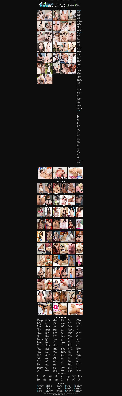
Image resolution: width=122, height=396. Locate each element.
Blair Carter (39, 369)
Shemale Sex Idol (59, 386)
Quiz (69, 363)
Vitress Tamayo (79, 104)
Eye (45, 371)
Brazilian (44, 378)
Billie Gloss (39, 368)
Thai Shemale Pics (59, 385)
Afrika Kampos (39, 322)
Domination (78, 125)
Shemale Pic (77, 387)
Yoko (77, 365)
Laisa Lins (62, 328)
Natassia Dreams (79, 89)
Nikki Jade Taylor (70, 331)
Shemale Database (41, 387)
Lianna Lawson (79, 76)
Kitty (61, 324)
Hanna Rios (54, 328)
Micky (61, 361)
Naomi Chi (69, 322)
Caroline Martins (47, 330)
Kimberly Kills (63, 323)
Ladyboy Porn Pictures (69, 390)
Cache (46, 323)
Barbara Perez (39, 360)
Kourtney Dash (63, 325)
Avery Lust (38, 355)
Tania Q (77, 335)
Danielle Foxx (79, 55)
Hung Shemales (79, 30)
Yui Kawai (77, 366)
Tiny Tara (77, 343)
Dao (45, 350)
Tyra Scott (77, 345)
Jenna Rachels (79, 68)
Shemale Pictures (40, 0)
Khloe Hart (62, 319)
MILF (61, 378)
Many (77, 78)
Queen (69, 362)
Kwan (61, 327)
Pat (68, 348)
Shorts (73, 376)
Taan (76, 333)
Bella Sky (38, 364)
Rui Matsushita (70, 366)
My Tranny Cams (79, 161)
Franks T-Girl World (79, 28)
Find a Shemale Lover (80, 165)
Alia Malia (38, 327)
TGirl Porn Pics (49, 386)
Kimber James (79, 73)
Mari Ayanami (79, 79)
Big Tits (44, 375)
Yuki (76, 367)
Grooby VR (78, 23)
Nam (61, 371)
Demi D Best (47, 352)
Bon (37, 371)
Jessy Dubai (54, 355)
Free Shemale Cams (69, 0)
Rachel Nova (70, 365)
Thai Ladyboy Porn (68, 385)
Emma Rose (47, 362)
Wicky (77, 360)
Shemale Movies (46, 0)
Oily (69, 342)
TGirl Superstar (78, 6)
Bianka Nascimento (79, 47)
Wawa (77, 358)
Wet (77, 158)
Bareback (78, 114)
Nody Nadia (78, 93)
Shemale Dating (75, 0)
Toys (79, 377)
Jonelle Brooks (79, 70)
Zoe (77, 107)
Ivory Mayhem (79, 64)
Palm (69, 344)
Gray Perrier (54, 327)
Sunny (77, 330)
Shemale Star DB (68, 387)
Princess (69, 361)
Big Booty (78, 116)
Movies (66, 9)
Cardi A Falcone (47, 326)
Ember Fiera (47, 360)
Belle (38, 365)
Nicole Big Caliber (71, 330)
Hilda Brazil (78, 61)
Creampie (78, 122)
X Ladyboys (77, 5)
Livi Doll (62, 343)
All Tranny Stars (61, 394)
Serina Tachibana (78, 322)
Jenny (54, 351)
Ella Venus (46, 359)
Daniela (46, 347)
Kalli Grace (54, 359)
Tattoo (77, 153)
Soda (77, 326)
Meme (61, 357)
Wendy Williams (79, 105)
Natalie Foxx (70, 326)
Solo (77, 151)
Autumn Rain (39, 352)
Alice (77, 36)
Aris (37, 346)
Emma (46, 361)
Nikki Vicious (70, 333)
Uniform (78, 157)
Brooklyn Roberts (47, 320)
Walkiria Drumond (78, 357)
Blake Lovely (39, 370)
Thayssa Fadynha (78, 338)
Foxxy (77, 59)
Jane (53, 342)
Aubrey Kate (78, 42)
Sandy (69, 369)
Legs (77, 137)
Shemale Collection (71, 5)
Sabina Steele (70, 368)
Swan (77, 331)
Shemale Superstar (41, 385)
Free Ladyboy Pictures (78, 385)
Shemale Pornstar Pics (78, 391)
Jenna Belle (78, 67)
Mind (61, 364)
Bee (37, 361)
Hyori (53, 336)
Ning (69, 335)
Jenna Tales (54, 350)
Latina (62, 375)
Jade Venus (54, 341)
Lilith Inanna (62, 338)
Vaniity (78, 103)
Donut (46, 355)
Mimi (77, 84)
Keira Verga (54, 367)
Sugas (77, 329)
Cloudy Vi (78, 53)
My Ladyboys (77, 389)
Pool (77, 144)
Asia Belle (78, 41)
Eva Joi (46, 367)
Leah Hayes (62, 331)
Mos (77, 86)
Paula (69, 350)
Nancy (69, 320)
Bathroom (38, 379)
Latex (77, 136)
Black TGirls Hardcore (80, 21)
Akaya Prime (39, 323)
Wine (77, 361)
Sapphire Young (79, 97)
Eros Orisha (47, 366)
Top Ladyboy (68, 386)
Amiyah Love (39, 334)
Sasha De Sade (78, 321)
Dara (45, 351)
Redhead (78, 147)
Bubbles (46, 322)
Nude (61, 379)
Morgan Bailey (79, 85)
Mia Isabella (78, 82)
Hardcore (78, 133)
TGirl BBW (78, 20)
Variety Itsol (78, 350)
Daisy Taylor (78, 54)
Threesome (78, 155)
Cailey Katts (47, 324)
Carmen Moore (47, 328)
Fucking (78, 129)
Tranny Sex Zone (59, 387)
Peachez (69, 352)
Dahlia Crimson (47, 345)
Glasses (78, 131)
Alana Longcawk (39, 324)
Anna (38, 341)
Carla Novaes (47, 327)
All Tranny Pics (70, 3)
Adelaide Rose (39, 319)
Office (61, 380)
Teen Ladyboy (49, 388)
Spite (77, 328)
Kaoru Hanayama (55, 360)
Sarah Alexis (78, 319)
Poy (68, 360)
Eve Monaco (47, 370)
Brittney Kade (47, 319)
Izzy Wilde (54, 340)
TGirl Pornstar (79, 14)
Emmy (77, 57)
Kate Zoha (54, 365)
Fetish (50, 379)
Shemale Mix (68, 391)
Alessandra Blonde (79, 34)
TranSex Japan (79, 22)
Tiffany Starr (78, 102)
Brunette (78, 121)
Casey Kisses (78, 50)
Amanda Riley (39, 331)
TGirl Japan (78, 26)
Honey (54, 334)
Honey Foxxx (55, 335)
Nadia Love (62, 370)
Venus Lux (77, 351)
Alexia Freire (39, 326)
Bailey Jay (78, 13)
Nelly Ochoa (78, 11)
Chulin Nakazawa (47, 338)
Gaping (56, 376)
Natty (77, 90)
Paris (77, 95)
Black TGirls (78, 16)
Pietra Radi (70, 355)
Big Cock (78, 117)
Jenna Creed (54, 348)
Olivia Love (78, 94)
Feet (49, 378)
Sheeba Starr (78, 324)
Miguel (62, 362)
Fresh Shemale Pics (69, 389)
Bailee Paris (78, 44)
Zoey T (77, 371)
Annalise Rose (39, 343)
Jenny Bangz (55, 352)
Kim (61, 321)
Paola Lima (70, 345)
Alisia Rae (38, 328)
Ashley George (79, 40)
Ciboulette (46, 339)
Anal (77, 111)
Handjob (78, 132)
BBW (77, 115)
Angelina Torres (39, 340)
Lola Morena (78, 77)
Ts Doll (77, 344)
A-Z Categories (57, 0)
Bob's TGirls (78, 25)
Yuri (76, 368)
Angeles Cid (78, 18)
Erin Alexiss (47, 365)
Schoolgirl (78, 148)
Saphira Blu (70, 370)
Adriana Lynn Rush (79, 33)
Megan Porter (63, 355)
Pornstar (78, 145)
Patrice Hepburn (70, 349)
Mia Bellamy (62, 358)
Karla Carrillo (78, 71)
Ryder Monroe (70, 367)
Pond (69, 358)
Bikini (77, 118)
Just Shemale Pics (78, 3)
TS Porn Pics (70, 4)
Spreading (78, 152)
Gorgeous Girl (79, 60)
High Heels (56, 379)
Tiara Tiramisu (79, 101)
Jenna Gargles (55, 349)
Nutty (69, 340)
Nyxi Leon (69, 341)
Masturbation (78, 139)
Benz (38, 366)
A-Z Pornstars (52, 0)
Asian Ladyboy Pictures (78, 390)
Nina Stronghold (79, 92)
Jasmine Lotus (79, 66)
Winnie (77, 362)
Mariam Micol (63, 351)
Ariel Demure (39, 344)
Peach (69, 351)
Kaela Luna (54, 358)
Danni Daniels (47, 349)
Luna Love (62, 345)
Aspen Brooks (39, 349)
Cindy (46, 340)
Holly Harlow (55, 332)
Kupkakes (62, 326)
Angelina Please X (40, 339)
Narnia (69, 323)
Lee (61, 332)
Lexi (61, 335)
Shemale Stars (70, 6)
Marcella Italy (62, 348)
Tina (76, 342)
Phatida (69, 354)
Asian (38, 375)
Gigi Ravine (54, 322)
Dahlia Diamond (47, 346)
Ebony (77, 126)
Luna (61, 344)
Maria (61, 350)
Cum (77, 123)
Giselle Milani (55, 323)
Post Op (68, 380)
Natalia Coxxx (79, 88)
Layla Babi (62, 330)
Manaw (62, 346)
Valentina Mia (78, 346)
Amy (77, 38)
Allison (78, 37)
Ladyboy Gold (79, 27)
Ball (37, 359)
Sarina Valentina (79, 98)
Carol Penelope (47, 329)
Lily (61, 339)
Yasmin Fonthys (78, 363)
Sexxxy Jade (78, 99)
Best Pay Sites (62, 0)
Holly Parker (54, 333)
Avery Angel (39, 354)
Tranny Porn (49, 391)
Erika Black (46, 364)
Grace (54, 325)
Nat (68, 324)
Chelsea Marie (79, 51)
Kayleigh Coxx (55, 366)
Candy (77, 49)
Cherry (78, 52)
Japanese (78, 135)
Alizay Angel (39, 329)
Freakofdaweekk (55, 320)
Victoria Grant (78, 354)
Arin (38, 345)
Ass (77, 112)
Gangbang (78, 130)
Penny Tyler (78, 96)
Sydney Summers (78, 332)
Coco (46, 343)
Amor (38, 335)
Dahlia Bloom (47, 344)
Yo (76, 364)
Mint (61, 365)
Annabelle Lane (39, 342)
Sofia (77, 327)
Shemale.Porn (79, 24)
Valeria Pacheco (78, 348)
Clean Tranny (78, 4)
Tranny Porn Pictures (60, 391)
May (61, 354)
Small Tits (78, 150)
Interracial (78, 134)
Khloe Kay (62, 320)
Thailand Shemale (59, 390)
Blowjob (78, 120)
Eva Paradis (47, 369)
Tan (76, 334)
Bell (37, 362)
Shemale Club (79, 29)
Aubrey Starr (39, 351)
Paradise (69, 346)
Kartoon (54, 363)
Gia (53, 321)
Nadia (77, 87)
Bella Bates (39, 363)
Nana (69, 319)
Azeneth (78, 43)
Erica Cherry (47, 363)
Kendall (54, 369)
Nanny (69, 321)
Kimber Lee (78, 17)
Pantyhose (78, 142)
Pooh (69, 359)
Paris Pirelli (70, 347)
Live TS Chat (78, 162)
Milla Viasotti (78, 83)
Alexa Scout (78, 35)
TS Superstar (58, 388)
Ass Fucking (39, 377)
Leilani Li (62, 333)
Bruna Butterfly (79, 48)
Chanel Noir (47, 333)
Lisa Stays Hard (63, 342)
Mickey (62, 360)
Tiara (77, 339)
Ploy (69, 357)
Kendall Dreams (55, 370)
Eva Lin (78, 58)
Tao (76, 336)
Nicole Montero (79, 91)
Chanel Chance (47, 332)
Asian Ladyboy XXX (50, 387)
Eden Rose (46, 358)
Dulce (46, 357)
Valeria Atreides (78, 347)
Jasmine (78, 65)
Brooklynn (46, 321)
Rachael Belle (70, 364)
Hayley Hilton (55, 329)
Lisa (61, 341)
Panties (78, 141)
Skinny (78, 149)
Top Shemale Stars (68, 388)
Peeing (68, 377)
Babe (77, 113)
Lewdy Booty (62, 334)
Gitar (53, 324)
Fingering (78, 128)
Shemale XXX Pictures (50, 389)
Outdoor (78, 140)
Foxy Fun (54, 319)
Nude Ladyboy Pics (50, 390)
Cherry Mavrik (47, 336)
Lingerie (78, 138)
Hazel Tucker (55, 330)
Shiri (77, 325)
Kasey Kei (54, 364)
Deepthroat (78, 124)
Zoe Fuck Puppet (79, 108)
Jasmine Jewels (55, 345)
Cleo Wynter (47, 341)
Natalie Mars (70, 327)
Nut (68, 339)
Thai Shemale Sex (77, 386)
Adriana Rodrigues (40, 321)
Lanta (77, 75)
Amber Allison (39, 333)
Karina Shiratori (55, 361)
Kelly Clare (78, 72)
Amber (38, 332)
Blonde (78, 119)
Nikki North (70, 332)
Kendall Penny (55, 371)
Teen (77, 154)
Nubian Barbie (70, 338)
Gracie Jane (54, 326)
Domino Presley (79, 56)
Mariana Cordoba (79, 80)
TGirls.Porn (78, 12)
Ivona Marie (54, 338)
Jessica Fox (78, 69)
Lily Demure (62, 340)
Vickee (77, 352)
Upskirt (79, 379)
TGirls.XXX (78, 15)
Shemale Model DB (59, 389)
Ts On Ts (78, 156)
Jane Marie (54, 343)
